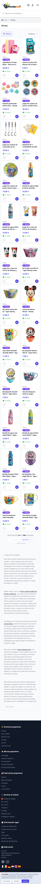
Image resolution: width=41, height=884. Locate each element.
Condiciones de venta (8, 829)
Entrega (4, 811)
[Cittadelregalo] (6, 866)
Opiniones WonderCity (9, 841)
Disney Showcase (7, 764)
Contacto (4, 808)
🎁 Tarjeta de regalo (8, 799)
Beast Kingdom (6, 780)
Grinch (3, 743)
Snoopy (3, 740)
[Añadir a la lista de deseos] (4, 75)
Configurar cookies (7, 817)
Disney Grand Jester (8, 767)
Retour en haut (21, 543)
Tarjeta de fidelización (9, 826)
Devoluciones (6, 814)
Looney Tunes (6, 746)
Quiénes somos (6, 838)
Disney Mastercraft (24, 650)
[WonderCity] (9, 866)
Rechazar (16, 881)
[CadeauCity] (2, 866)
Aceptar (25, 881)
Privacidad (5, 835)
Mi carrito (4, 805)
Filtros (8, 34)
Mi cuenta (4, 802)
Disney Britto (8, 624)
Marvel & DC (5, 737)
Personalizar (6, 881)
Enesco (3, 777)
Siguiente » (26, 540)
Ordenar (31, 34)
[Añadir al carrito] (17, 75)
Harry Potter (5, 734)
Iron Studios (5, 789)
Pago (3, 832)
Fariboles (4, 783)
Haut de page (9, 707)
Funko (3, 786)
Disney (3, 731)
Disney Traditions (7, 758)
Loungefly (4, 755)
